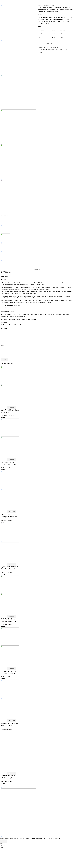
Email (2, 352)
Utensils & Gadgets (43, 831)
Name (2, 345)
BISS (59, 49)
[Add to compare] (3, 404)
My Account (41, 796)
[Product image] (10, 393)
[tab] (37, 269)
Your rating (4, 322)
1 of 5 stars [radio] (4, 325)
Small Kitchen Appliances (7, 415)
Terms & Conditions (6, 823)
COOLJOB (64, 49)
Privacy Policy (4, 820)
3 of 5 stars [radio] (15, 325)
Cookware (40, 823)
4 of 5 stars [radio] (21, 325)
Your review (4, 328)
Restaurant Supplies (6, 624)
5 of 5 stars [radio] (27, 325)
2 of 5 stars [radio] (10, 325)
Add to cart (49, 43)
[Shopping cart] (72, 1)
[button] (11, 407)
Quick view (7, 404)
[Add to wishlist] (11, 404)
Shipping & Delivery (6, 826)
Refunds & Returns (6, 829)
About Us (40, 793)
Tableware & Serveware (44, 829)
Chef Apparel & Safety (48, 5)
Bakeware (40, 820)
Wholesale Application (44, 799)
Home (39, 5)
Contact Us (41, 801)
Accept (3, 841)
